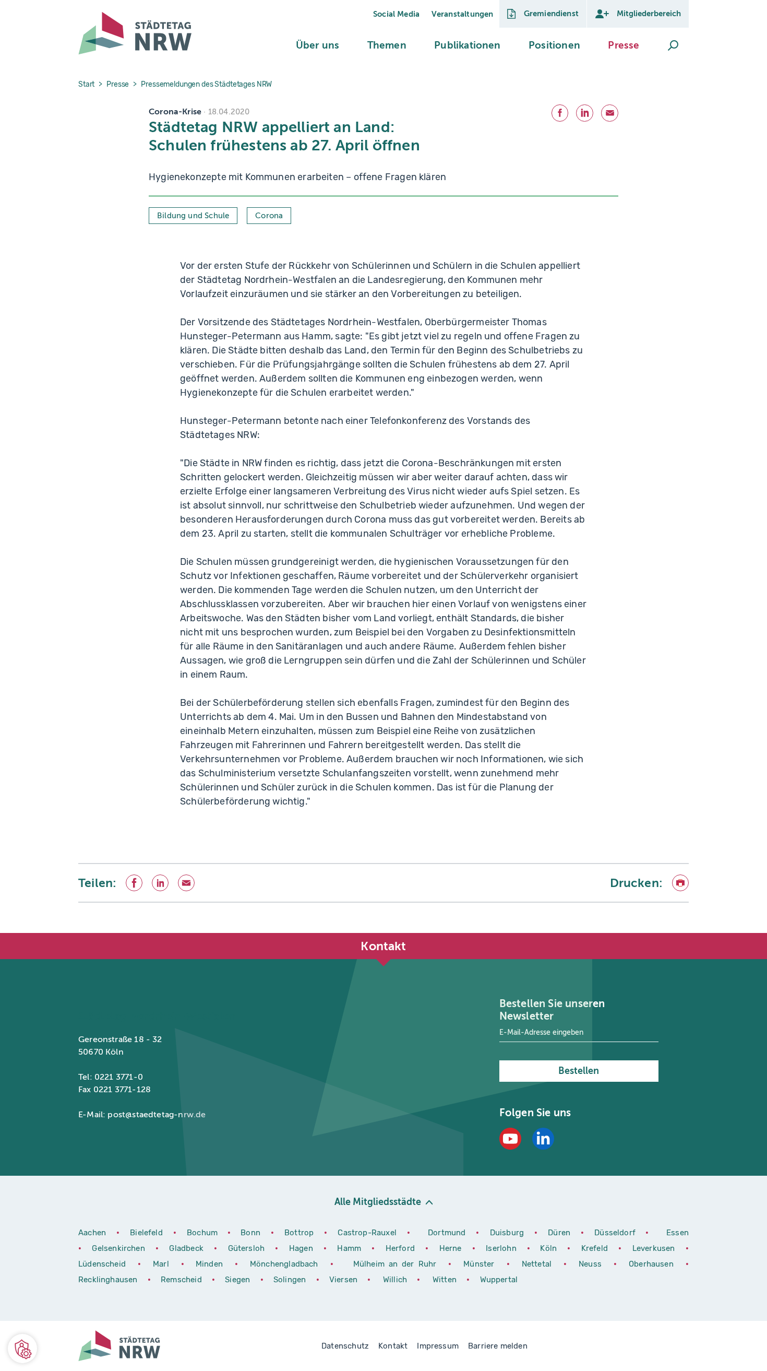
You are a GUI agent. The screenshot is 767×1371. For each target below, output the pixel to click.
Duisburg (508, 1232)
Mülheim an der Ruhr (397, 1264)
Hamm (350, 1248)
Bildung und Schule (193, 215)
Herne (451, 1248)
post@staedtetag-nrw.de (156, 1114)
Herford (402, 1248)
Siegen (237, 1279)
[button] (317, 45)
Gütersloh (248, 1248)
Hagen (302, 1248)
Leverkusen (655, 1248)
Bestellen (578, 1071)
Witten (446, 1279)
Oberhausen (651, 1264)
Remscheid (181, 1279)
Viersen (343, 1279)
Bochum (202, 1232)
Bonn (252, 1232)
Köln (548, 1248)
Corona (269, 215)
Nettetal (537, 1264)
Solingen (290, 1279)
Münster (480, 1264)
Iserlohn (501, 1248)
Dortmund (448, 1232)
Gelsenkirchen (120, 1248)
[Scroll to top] (678, 933)
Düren (560, 1232)
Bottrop (299, 1232)
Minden (209, 1264)
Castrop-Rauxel (368, 1232)
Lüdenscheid (102, 1264)
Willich (396, 1279)
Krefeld (596, 1248)
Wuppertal (499, 1279)
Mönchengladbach (286, 1264)
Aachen (92, 1232)
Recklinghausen (109, 1279)
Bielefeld (146, 1232)
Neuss (592, 1264)
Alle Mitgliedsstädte (377, 1202)
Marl (161, 1264)
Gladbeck (187, 1248)
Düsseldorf (615, 1232)
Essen (677, 1232)
